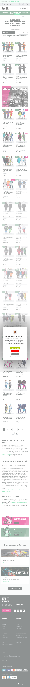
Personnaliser (15, 353)
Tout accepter (15, 348)
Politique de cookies (15, 356)
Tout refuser (15, 351)
